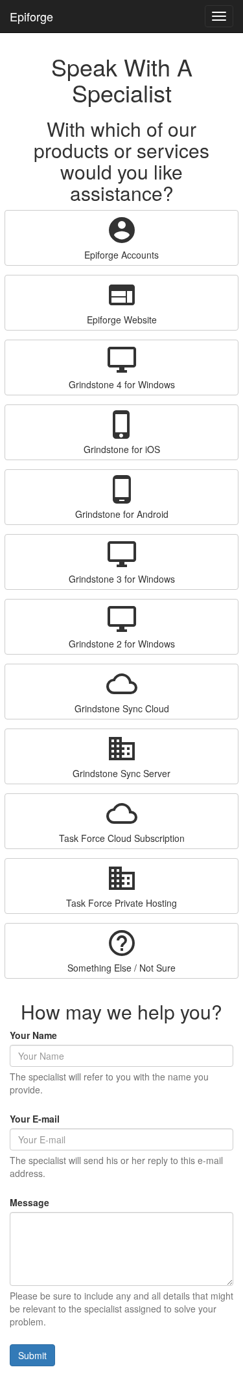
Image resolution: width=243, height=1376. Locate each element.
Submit (32, 1355)
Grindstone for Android (121, 497)
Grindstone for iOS (122, 432)
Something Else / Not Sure (121, 950)
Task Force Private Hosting (121, 886)
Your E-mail (35, 1118)
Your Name (33, 1035)
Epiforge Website (122, 302)
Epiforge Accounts (121, 238)
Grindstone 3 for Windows (122, 562)
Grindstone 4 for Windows (122, 367)
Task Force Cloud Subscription (122, 821)
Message (29, 1202)
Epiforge (31, 16)
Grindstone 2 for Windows (122, 626)
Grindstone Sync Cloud (122, 691)
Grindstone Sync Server (121, 756)
